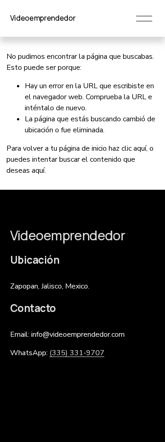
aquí (38, 170)
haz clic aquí (127, 148)
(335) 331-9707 (77, 353)
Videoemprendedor (43, 18)
